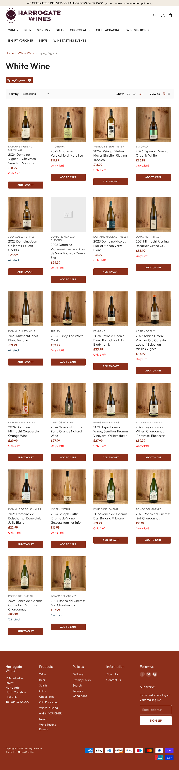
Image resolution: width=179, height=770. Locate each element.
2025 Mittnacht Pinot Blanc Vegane (23, 338)
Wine (12, 30)
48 (140, 94)
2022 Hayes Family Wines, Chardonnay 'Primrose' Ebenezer (150, 431)
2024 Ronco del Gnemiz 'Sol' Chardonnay (68, 603)
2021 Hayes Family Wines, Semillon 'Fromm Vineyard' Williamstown (110, 431)
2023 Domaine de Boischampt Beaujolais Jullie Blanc (24, 518)
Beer (27, 30)
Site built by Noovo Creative (20, 752)
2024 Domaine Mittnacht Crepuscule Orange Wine (23, 431)
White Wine (26, 53)
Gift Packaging (108, 30)
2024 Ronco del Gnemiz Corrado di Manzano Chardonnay (25, 605)
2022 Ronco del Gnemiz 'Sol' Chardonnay (153, 516)
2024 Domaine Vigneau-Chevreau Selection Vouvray (22, 158)
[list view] (168, 93)
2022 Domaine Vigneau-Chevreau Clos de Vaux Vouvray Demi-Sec (68, 251)
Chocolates (80, 30)
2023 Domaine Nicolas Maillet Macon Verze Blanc (109, 245)
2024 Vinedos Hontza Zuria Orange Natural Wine (66, 431)
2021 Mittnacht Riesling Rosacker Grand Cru (152, 243)
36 (134, 94)
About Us (112, 674)
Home (10, 53)
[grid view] (164, 93)
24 (128, 94)
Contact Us (113, 680)
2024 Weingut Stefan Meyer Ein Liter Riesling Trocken (110, 155)
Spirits (42, 30)
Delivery (78, 674)
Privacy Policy (82, 680)
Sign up (156, 721)
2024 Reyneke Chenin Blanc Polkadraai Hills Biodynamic (108, 340)
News (43, 40)
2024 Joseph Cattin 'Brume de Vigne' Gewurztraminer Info (66, 518)
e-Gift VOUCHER (20, 40)
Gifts (60, 30)
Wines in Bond (137, 30)
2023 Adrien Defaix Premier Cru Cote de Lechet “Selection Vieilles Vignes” (151, 342)
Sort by (14, 93)
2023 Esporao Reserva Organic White (152, 153)
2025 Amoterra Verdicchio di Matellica (67, 153)
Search (77, 685)
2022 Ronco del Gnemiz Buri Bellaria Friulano (110, 516)
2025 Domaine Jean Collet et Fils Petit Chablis (22, 245)
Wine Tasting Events (69, 40)
